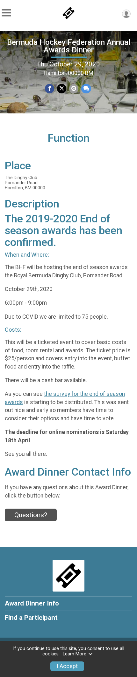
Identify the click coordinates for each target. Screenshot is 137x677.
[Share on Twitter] (61, 88)
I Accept (67, 666)
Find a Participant (31, 617)
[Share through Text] (86, 88)
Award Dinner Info (32, 603)
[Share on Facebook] (49, 88)
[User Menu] (126, 14)
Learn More (74, 654)
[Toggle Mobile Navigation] (6, 12)
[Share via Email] (73, 88)
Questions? (30, 515)
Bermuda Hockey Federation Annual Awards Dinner (68, 46)
